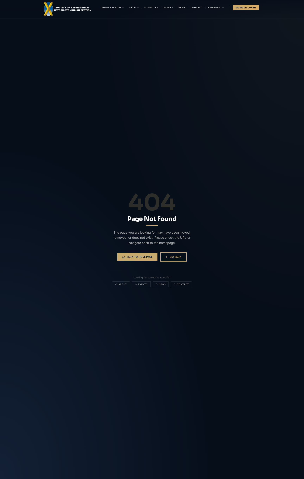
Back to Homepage (139, 256)
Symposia (214, 7)
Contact (197, 7)
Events (168, 7)
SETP (132, 7)
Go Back (175, 256)
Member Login (246, 7)
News (181, 7)
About (122, 284)
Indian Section (111, 7)
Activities (151, 7)
